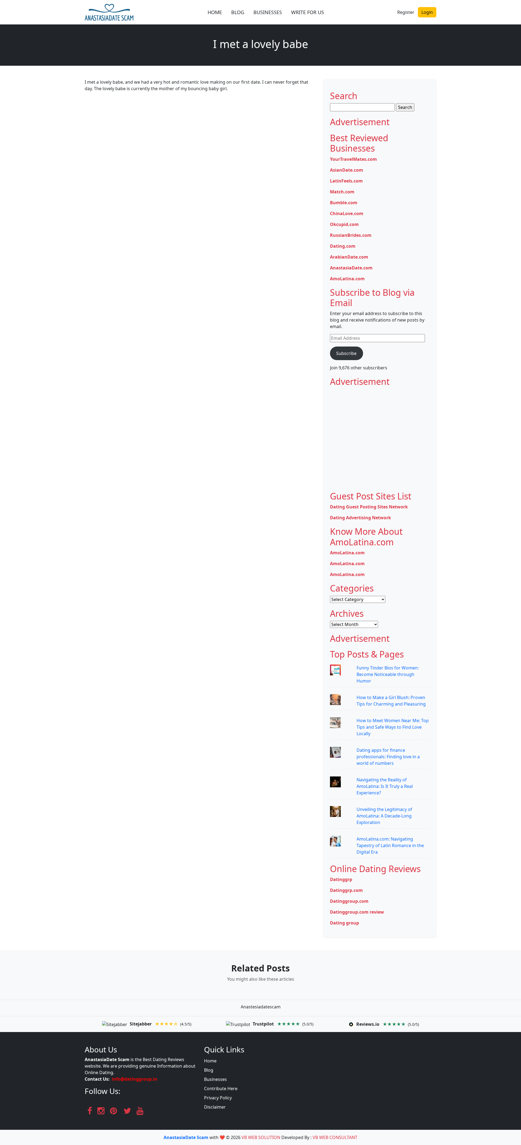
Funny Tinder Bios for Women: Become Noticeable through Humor (388, 674)
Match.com (342, 192)
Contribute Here (220, 1088)
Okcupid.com (344, 224)
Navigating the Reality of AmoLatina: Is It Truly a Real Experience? (385, 786)
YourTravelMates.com (353, 159)
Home (210, 1061)
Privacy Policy (218, 1098)
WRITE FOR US (307, 12)
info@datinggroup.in (134, 1079)
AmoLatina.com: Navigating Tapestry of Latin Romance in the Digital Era (390, 845)
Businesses (215, 1079)
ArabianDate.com (349, 257)
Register (405, 12)
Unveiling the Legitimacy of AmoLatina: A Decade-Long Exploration (384, 815)
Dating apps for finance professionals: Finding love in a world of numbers (388, 756)
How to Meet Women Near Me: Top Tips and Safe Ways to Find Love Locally (393, 727)
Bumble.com (343, 203)
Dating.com (342, 246)
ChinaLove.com (346, 213)
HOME (215, 12)
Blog (208, 1070)
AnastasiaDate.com (351, 268)
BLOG (237, 12)
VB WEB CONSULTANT (335, 1137)
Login (427, 12)
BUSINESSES (267, 12)
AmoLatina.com (347, 279)
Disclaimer (215, 1107)
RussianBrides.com (350, 235)
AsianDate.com (346, 170)
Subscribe (346, 353)
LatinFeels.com (346, 181)
